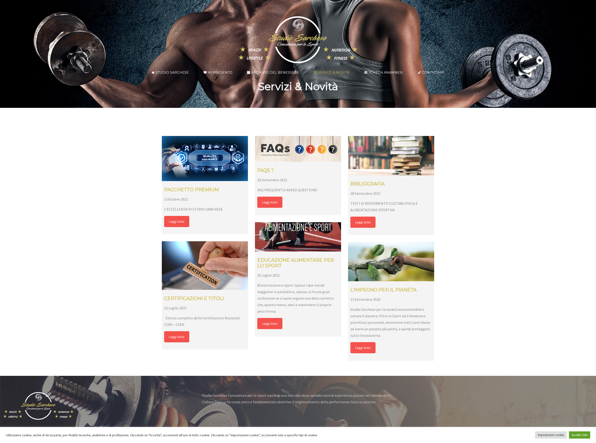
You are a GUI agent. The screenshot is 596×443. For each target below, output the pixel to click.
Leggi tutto (176, 221)
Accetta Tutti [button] (579, 435)
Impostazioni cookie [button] (551, 435)
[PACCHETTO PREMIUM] (205, 158)
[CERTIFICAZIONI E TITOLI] (205, 265)
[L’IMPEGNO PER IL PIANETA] (391, 261)
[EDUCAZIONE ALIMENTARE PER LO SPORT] (298, 236)
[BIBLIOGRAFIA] (391, 155)
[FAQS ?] (298, 149)
